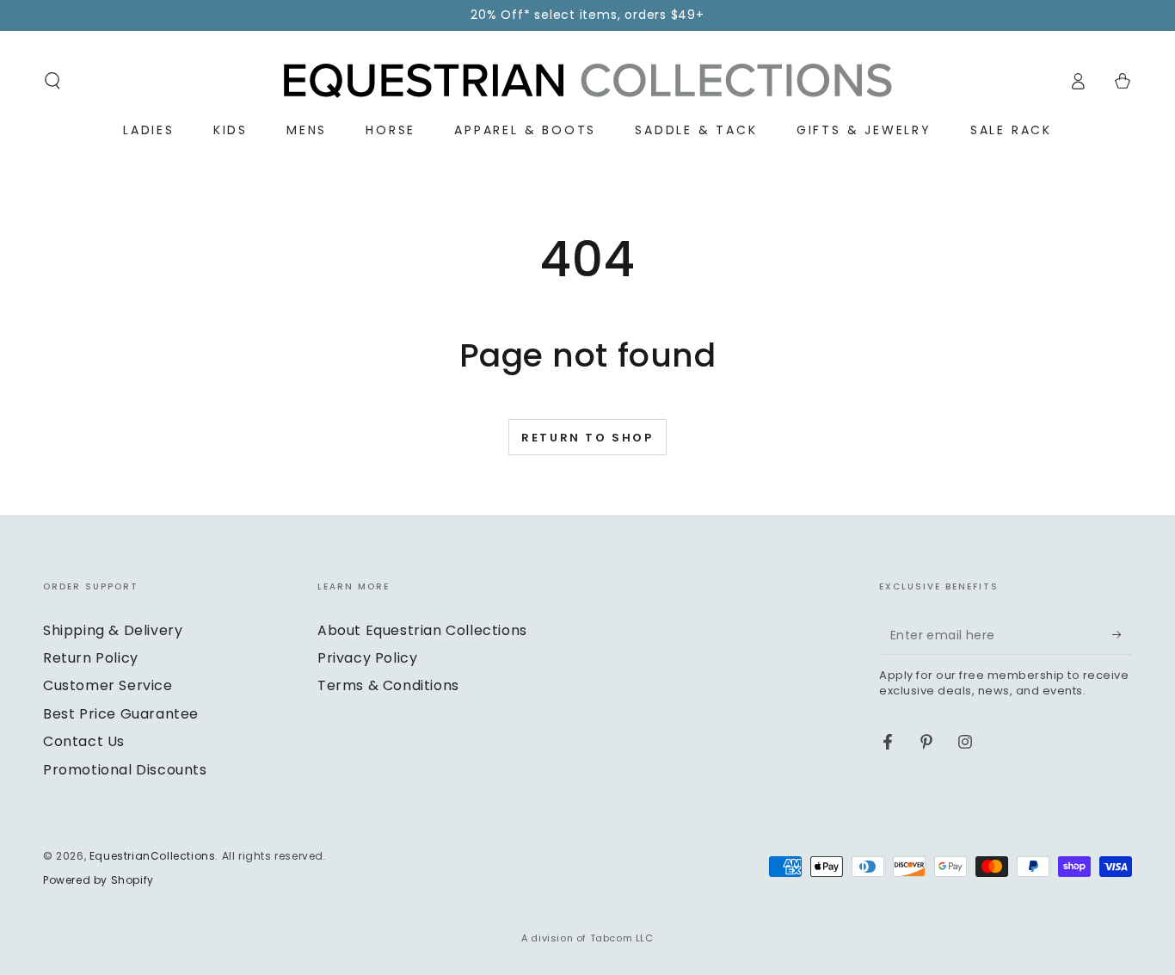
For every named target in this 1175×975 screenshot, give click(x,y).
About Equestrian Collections (422, 630)
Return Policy (90, 658)
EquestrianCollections (152, 855)
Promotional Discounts (125, 770)
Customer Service (108, 685)
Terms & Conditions (388, 685)
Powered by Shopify (98, 880)
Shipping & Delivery (112, 630)
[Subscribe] (1122, 635)
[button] (52, 81)
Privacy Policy (367, 658)
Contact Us (84, 741)
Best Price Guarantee (121, 714)
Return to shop (587, 437)
